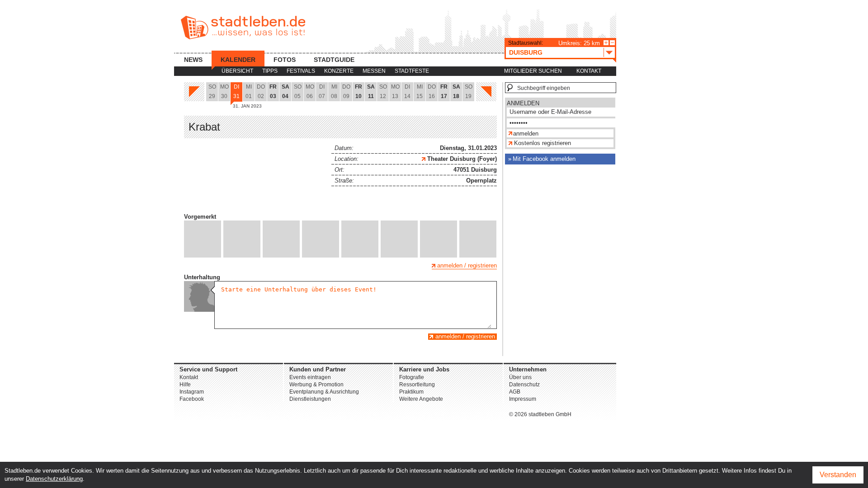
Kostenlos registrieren (542, 143)
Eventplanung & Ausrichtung (324, 392)
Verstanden (838, 475)
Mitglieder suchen (533, 71)
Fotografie (411, 377)
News (193, 59)
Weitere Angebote (421, 399)
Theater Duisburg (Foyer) (461, 158)
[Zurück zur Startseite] (243, 27)
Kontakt (588, 71)
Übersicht (237, 71)
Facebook (191, 399)
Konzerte (339, 71)
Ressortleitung (417, 384)
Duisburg (525, 52)
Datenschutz (524, 384)
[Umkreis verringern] (612, 42)
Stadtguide (334, 59)
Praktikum (411, 392)
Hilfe (185, 384)
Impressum (522, 399)
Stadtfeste (412, 71)
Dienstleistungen (310, 399)
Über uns (520, 377)
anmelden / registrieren (467, 265)
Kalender (238, 59)
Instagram (191, 392)
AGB (514, 392)
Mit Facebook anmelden (544, 158)
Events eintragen (310, 377)
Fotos (285, 59)
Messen (374, 71)
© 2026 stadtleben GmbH (540, 414)
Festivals (301, 71)
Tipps (270, 71)
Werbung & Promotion (316, 384)
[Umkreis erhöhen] (606, 42)
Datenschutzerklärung (54, 478)
